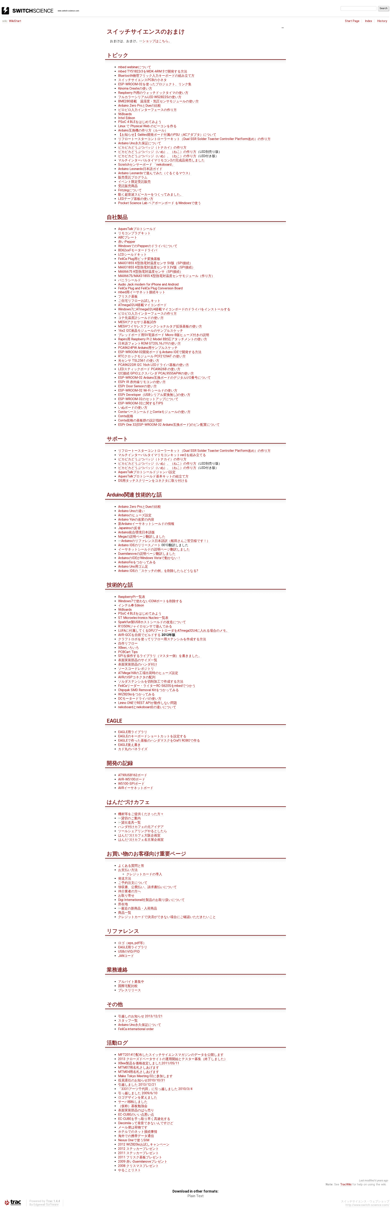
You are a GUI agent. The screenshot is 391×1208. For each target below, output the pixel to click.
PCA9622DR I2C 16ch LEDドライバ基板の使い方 (153, 365)
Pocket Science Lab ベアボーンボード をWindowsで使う (159, 203)
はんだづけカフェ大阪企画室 (139, 835)
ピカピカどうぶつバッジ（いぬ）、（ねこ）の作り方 (157, 152)
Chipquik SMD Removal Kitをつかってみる (148, 690)
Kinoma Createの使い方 (135, 88)
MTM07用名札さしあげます (138, 1067)
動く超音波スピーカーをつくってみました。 (150, 194)
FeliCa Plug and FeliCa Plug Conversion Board (150, 288)
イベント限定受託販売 (134, 182)
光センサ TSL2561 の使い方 (138, 360)
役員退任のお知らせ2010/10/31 (141, 1080)
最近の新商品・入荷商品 (139, 908)
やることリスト (129, 1170)
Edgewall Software (46, 1204)
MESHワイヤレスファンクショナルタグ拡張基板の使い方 (160, 326)
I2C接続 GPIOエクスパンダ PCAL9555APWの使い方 (156, 373)
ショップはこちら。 (157, 41)
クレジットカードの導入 (144, 874)
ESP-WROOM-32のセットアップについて (148, 399)
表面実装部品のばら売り (136, 1110)
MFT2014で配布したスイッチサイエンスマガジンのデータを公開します (171, 1055)
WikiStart (15, 21)
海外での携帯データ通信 (136, 1136)
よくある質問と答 (131, 866)
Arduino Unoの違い (131, 511)
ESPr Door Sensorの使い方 (137, 386)
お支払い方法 (128, 870)
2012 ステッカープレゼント (138, 1149)
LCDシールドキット (132, 254)
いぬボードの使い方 (132, 407)
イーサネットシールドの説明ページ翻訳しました (154, 549)
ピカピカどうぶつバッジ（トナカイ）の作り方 (152, 147)
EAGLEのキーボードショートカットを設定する (152, 736)
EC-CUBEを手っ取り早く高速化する (144, 1119)
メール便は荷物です (132, 1127)
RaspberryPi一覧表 (131, 597)
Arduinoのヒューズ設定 (135, 515)
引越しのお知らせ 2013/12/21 (140, 1016)
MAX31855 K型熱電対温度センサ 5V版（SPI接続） (155, 263)
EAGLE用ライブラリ (132, 732)
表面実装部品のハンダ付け (137, 664)
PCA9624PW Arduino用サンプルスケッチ (148, 348)
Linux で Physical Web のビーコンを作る (147, 126)
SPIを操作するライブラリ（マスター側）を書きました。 (160, 656)
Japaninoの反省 (129, 528)
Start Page (352, 21)
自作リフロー (128, 643)
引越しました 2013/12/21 (137, 1085)
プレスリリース (129, 990)
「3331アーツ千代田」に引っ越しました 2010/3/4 (155, 1089)
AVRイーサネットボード (135, 788)
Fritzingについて (130, 190)
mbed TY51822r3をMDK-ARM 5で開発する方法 (152, 71)
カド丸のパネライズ (132, 749)
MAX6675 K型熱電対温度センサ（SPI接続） (150, 272)
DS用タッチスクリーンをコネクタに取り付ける (153, 481)
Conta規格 (125, 416)
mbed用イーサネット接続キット (141, 292)
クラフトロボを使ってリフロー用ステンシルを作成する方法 (162, 639)
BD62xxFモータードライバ (137, 250)
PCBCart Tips (128, 652)
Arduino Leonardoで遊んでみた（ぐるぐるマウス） (155, 173)
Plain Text (196, 1196)
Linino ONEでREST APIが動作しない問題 (147, 703)
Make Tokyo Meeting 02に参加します (145, 1076)
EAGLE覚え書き (129, 745)
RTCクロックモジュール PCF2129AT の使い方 (152, 356)
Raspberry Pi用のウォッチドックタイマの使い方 (153, 93)
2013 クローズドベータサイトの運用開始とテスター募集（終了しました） (172, 1059)
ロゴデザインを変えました (137, 1097)
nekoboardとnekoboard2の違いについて (147, 707)
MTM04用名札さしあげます (138, 1072)
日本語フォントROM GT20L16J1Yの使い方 (149, 343)
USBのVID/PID (129, 951)
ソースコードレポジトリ (136, 669)
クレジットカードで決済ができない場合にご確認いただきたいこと (167, 917)
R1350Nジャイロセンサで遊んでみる (145, 626)
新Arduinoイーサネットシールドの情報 (146, 524)
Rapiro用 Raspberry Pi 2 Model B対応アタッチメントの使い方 (162, 339)
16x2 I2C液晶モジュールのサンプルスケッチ (150, 331)
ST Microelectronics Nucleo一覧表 (143, 618)
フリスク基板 (128, 296)
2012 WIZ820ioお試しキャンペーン (143, 1144)
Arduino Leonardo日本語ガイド (140, 169)
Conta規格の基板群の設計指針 (140, 420)
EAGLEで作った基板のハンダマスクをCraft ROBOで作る (159, 740)
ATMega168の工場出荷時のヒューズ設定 (148, 673)
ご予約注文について (132, 883)
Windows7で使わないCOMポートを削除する (150, 601)
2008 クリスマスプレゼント (138, 1166)
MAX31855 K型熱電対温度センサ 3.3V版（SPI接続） (156, 267)
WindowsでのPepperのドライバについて (147, 246)
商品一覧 (124, 913)
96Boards (125, 114)
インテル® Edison (131, 605)
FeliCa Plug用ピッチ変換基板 (139, 259)
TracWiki (345, 1184)
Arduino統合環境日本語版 (136, 532)
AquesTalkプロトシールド (137, 229)
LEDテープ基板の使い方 (135, 199)
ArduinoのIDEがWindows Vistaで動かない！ (149, 558)
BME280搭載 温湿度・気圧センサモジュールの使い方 (158, 101)
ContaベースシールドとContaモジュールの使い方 (154, 412)
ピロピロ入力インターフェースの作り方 (147, 110)
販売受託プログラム (132, 177)
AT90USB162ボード (132, 775)
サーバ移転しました (132, 1102)
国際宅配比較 (128, 986)
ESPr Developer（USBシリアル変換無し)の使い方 (154, 395)
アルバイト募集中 (131, 982)
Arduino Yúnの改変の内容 (136, 519)
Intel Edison (126, 118)
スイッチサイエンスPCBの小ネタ (142, 80)
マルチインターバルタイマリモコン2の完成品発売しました (161, 160)
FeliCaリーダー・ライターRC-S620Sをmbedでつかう (157, 686)
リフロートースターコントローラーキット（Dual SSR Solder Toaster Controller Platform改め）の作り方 (194, 139)
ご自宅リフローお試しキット (139, 301)
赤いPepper (126, 242)
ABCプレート (127, 237)
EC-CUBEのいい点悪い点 (136, 1114)
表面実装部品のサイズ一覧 (137, 660)
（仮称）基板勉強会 (132, 1106)
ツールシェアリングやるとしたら (142, 831)
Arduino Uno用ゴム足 (133, 566)
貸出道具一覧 (131, 822)
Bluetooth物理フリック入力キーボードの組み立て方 (156, 76)
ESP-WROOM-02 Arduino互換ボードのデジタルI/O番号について (164, 378)
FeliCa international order (136, 1029)
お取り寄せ (126, 895)
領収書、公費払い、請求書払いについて (147, 887)
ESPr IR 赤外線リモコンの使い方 (142, 382)
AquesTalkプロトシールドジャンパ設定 (147, 472)
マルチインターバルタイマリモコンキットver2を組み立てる (162, 455)
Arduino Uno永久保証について (139, 143)
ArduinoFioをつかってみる (137, 562)
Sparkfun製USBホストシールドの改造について (152, 622)
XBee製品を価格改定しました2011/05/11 (148, 1063)
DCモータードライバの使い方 (139, 698)
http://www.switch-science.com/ (367, 1205)
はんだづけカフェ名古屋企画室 (141, 839)
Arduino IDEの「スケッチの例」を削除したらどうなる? (158, 571)
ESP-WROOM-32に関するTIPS (140, 403)
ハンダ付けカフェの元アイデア (141, 827)
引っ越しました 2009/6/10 (137, 1093)
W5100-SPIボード (131, 784)
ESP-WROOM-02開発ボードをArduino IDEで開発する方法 (159, 352)
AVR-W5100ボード (131, 779)
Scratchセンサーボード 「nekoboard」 (146, 164)
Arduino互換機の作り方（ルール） (143, 130)
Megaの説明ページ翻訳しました (141, 536)
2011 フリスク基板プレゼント (140, 1157)
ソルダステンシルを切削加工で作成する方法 (150, 681)
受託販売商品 (128, 186)
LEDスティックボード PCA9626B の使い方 (149, 369)
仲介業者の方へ (129, 891)
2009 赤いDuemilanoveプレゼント (142, 1161)
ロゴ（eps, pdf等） (132, 943)
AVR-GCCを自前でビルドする (139, 635)
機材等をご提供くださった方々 (141, 814)
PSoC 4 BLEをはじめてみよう (139, 122)
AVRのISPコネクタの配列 (136, 677)
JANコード (126, 956)
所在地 (123, 904)
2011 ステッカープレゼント (138, 1153)
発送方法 (124, 878)
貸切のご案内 (131, 818)
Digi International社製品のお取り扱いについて (151, 900)
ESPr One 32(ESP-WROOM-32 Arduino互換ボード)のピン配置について (169, 425)
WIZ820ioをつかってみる (136, 694)
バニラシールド (129, 280)
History (382, 21)
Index (368, 21)
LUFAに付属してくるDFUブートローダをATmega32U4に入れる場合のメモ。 (173, 630)
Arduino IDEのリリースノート (139, 545)
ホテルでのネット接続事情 (137, 1132)
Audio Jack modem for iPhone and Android (148, 284)
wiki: (5, 21)
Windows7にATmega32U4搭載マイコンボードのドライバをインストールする (174, 309)
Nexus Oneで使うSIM (133, 1140)
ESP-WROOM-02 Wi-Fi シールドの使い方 (147, 390)
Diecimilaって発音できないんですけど (145, 1123)
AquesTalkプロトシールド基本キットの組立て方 (153, 476)
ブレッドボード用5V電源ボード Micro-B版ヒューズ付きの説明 (163, 335)
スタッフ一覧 (128, 1020)
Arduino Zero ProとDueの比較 (139, 105)
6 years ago (381, 1180)
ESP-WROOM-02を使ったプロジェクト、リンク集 (154, 84)
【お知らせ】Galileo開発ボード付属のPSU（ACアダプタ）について (167, 135)
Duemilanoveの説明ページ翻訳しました (147, 554)
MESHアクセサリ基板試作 (137, 322)
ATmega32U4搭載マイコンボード (142, 305)
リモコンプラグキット (134, 233)
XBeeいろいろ (128, 648)
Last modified (367, 1180)
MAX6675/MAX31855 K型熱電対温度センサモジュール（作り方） (166, 276)
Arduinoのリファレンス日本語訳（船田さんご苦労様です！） (165, 541)
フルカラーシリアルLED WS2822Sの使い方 (149, 97)
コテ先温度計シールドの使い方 (141, 318)
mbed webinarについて (134, 67)
